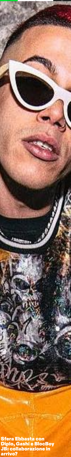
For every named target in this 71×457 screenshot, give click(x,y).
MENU (62, 0)
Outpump (9, 0)
